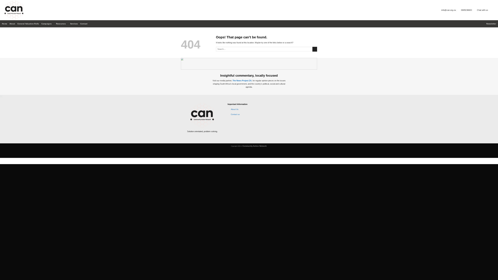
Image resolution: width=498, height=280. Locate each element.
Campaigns (46, 24)
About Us (234, 109)
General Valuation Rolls (28, 24)
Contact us (235, 114)
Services (74, 24)
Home (4, 24)
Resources (61, 24)
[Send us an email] (494, 10)
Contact (84, 24)
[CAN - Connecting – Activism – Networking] (47, 10)
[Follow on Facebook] (491, 10)
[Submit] (314, 49)
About (12, 24)
